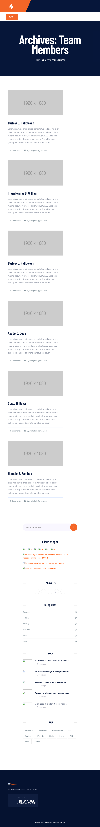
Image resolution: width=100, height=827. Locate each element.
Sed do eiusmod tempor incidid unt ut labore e (52, 660)
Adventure (29, 731)
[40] (41, 549)
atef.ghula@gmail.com (38, 150)
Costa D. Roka (17, 403)
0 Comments (15, 150)
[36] (53, 549)
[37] (47, 549)
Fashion (26, 618)
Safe (27, 742)
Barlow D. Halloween (21, 123)
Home (37, 60)
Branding (26, 612)
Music (25, 635)
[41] (24, 549)
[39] (36, 549)
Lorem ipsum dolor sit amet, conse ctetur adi (51, 704)
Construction (57, 731)
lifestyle (40, 736)
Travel (25, 641)
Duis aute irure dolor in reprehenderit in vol (50, 682)
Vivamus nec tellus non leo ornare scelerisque (52, 693)
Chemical (43, 731)
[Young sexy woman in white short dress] (39, 568)
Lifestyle (26, 629)
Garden (28, 736)
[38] (30, 549)
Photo (62, 736)
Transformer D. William (22, 193)
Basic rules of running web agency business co (52, 671)
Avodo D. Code (17, 333)
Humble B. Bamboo (20, 473)
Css (70, 731)
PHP (71, 736)
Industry (26, 623)
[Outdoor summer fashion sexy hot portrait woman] (43, 563)
